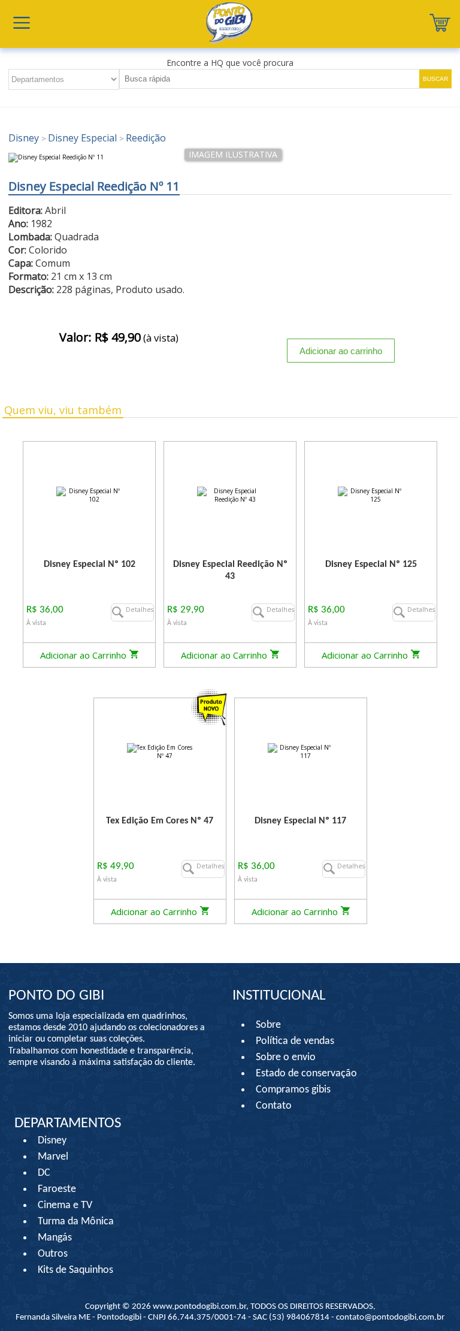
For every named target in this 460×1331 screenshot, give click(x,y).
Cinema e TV (65, 1205)
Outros (53, 1254)
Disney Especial (80, 137)
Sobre (268, 1025)
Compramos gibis (293, 1089)
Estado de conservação (306, 1073)
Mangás (55, 1238)
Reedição (142, 137)
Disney (24, 137)
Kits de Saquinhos (75, 1270)
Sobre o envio (286, 1057)
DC (44, 1173)
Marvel (53, 1157)
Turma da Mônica (76, 1221)
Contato (274, 1106)
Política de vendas (295, 1041)
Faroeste (57, 1189)
